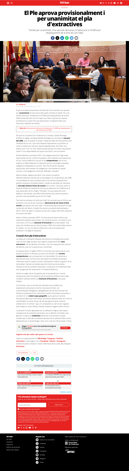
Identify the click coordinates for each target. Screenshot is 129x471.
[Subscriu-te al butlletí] (101, 3)
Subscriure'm (59, 405)
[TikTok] (121, 3)
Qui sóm (9, 439)
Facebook (44, 341)
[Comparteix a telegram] (71, 38)
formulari (20, 346)
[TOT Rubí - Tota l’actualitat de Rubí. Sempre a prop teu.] (64, 2)
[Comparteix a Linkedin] (62, 38)
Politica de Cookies (12, 450)
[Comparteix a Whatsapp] (67, 38)
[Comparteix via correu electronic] (76, 38)
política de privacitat (33, 409)
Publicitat (9, 444)
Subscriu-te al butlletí (46, 440)
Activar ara (64, 328)
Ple (34, 353)
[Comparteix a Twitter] (57, 38)
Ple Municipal (23, 353)
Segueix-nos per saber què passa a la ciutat (34, 334)
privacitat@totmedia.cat (55, 420)
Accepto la (30, 409)
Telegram (51, 338)
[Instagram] (111, 3)
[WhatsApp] (103, 3)
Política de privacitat (13, 447)
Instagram (61, 341)
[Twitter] (109, 3)
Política (64, 7)
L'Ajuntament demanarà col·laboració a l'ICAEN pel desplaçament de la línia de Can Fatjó (45, 129)
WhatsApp (42, 338)
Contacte (9, 442)
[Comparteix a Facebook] (53, 38)
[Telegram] (118, 3)
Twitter (52, 341)
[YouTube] (115, 3)
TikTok (41, 462)
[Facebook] (106, 3)
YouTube (42, 455)
